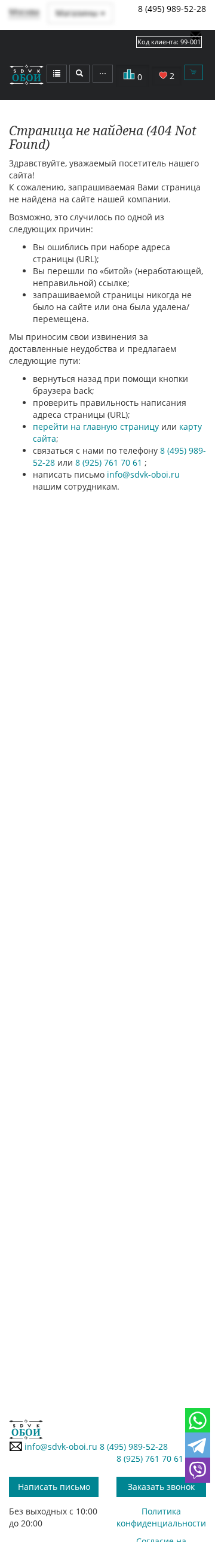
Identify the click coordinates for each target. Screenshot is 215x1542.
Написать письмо (54, 1486)
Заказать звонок (161, 1486)
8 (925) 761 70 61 (110, 462)
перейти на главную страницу (96, 426)
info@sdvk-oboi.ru (143, 474)
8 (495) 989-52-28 (172, 8)
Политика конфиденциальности (161, 1517)
